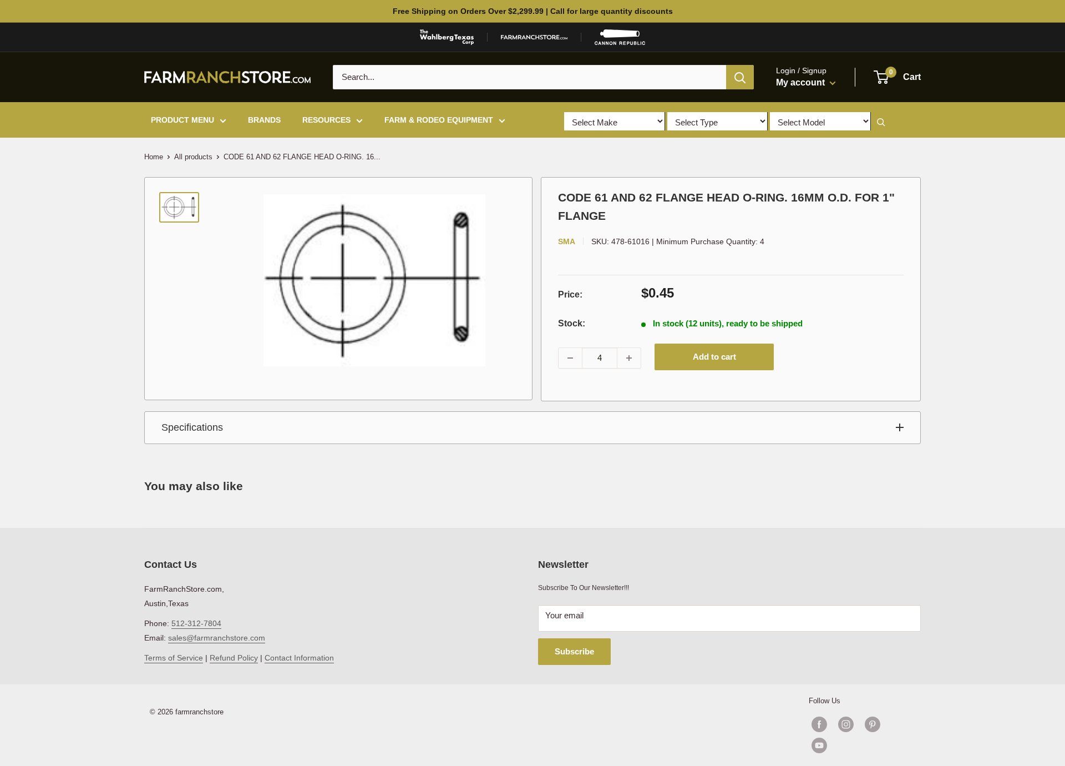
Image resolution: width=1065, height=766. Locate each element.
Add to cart (714, 356)
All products (193, 157)
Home (153, 157)
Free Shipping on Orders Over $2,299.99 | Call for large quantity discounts (533, 11)
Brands (264, 119)
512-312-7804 (196, 623)
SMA (566, 241)
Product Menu (182, 119)
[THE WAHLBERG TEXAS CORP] (447, 37)
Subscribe (574, 651)
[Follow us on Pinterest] (872, 724)
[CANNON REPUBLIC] (620, 37)
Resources (326, 119)
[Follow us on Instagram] (846, 724)
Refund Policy (234, 657)
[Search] (740, 77)
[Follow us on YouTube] (859, 745)
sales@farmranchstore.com (216, 637)
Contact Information (299, 657)
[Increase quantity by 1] (629, 358)
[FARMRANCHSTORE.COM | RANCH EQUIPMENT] (534, 37)
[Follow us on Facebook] (819, 724)
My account (801, 82)
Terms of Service (173, 657)
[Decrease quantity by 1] (570, 358)
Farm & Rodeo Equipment (438, 119)
